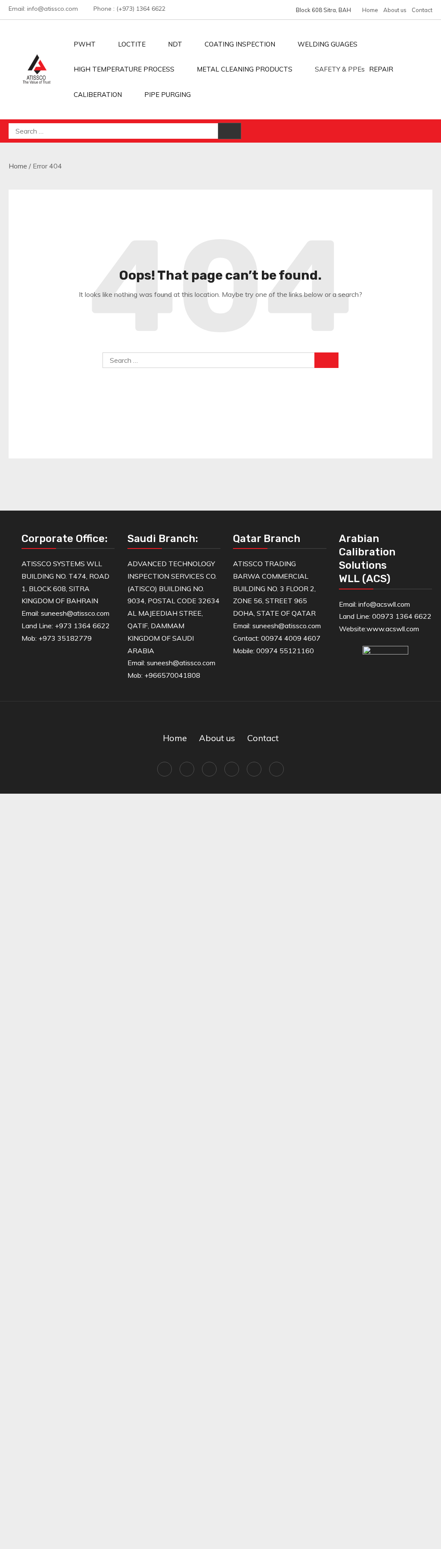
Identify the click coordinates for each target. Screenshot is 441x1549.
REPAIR (381, 69)
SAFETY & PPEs (340, 69)
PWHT (85, 44)
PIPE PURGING (167, 94)
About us (395, 9)
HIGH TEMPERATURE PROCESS (124, 69)
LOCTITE (132, 44)
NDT (175, 44)
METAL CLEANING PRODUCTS (244, 69)
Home (370, 9)
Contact (422, 9)
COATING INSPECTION (240, 44)
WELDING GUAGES (327, 44)
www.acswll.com (392, 628)
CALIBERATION (98, 94)
